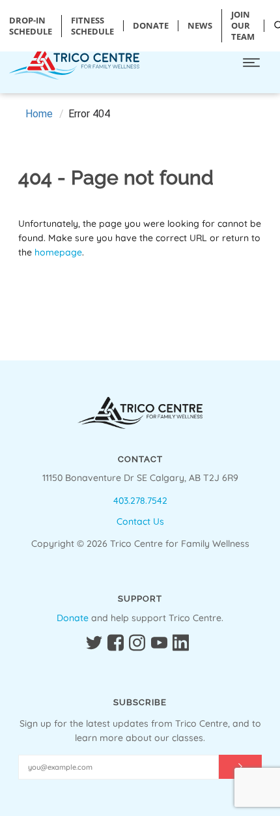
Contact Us (140, 521)
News (200, 25)
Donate (73, 618)
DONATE (151, 25)
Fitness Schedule (92, 26)
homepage (58, 252)
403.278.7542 (140, 500)
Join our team (243, 25)
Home (39, 114)
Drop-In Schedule (30, 26)
